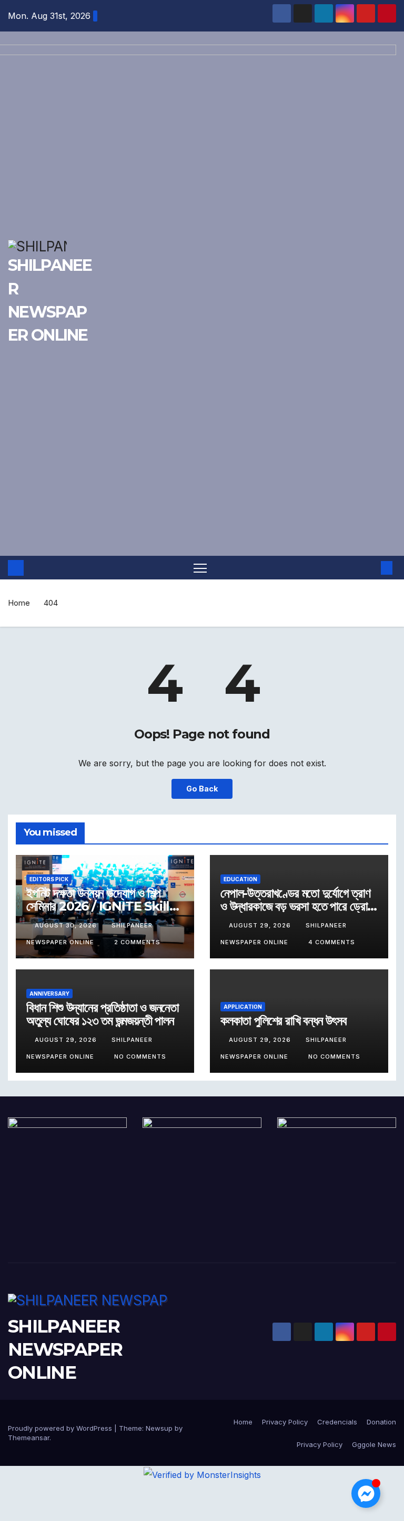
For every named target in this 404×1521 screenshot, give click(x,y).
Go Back (202, 788)
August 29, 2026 (261, 925)
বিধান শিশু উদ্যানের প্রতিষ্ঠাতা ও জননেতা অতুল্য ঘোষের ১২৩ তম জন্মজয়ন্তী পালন (102, 1014)
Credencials (337, 1422)
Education (240, 879)
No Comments (140, 1056)
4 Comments (331, 942)
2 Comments (137, 942)
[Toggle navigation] (200, 567)
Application (243, 1007)
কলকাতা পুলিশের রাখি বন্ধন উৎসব (283, 1020)
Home (19, 603)
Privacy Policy (285, 1422)
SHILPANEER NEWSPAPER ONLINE (65, 1349)
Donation (381, 1422)
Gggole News (374, 1444)
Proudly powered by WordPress (61, 1428)
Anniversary (49, 993)
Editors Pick (48, 879)
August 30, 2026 (67, 925)
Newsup (159, 1428)
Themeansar (28, 1437)
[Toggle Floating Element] (365, 1493)
